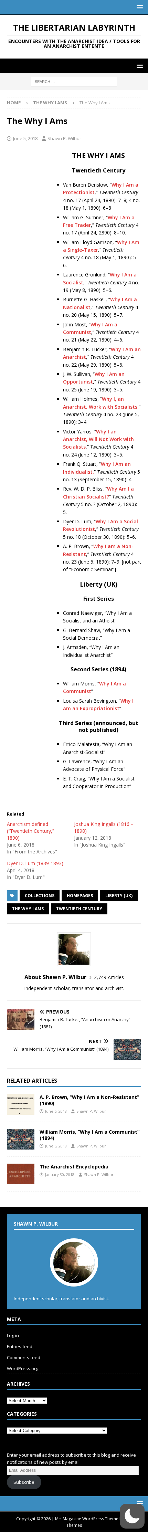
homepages (80, 896)
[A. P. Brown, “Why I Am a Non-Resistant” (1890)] (20, 1104)
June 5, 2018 (25, 138)
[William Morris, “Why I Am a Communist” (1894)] (20, 1139)
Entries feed (19, 1346)
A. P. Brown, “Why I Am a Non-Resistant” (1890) (89, 1100)
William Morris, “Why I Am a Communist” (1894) (89, 1135)
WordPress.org (22, 1368)
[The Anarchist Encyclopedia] (20, 1174)
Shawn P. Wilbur (64, 138)
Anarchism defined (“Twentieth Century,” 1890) (30, 831)
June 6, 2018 (56, 1111)
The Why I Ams (28, 909)
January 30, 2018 (59, 1174)
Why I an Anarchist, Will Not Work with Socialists (98, 439)
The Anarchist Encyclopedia (74, 1166)
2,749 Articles (109, 977)
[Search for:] (74, 81)
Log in (13, 1335)
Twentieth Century (79, 909)
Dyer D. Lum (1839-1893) (35, 863)
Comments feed (23, 1357)
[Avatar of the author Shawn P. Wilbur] (74, 1279)
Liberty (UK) (119, 896)
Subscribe (23, 1482)
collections (39, 896)
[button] (138, 7)
